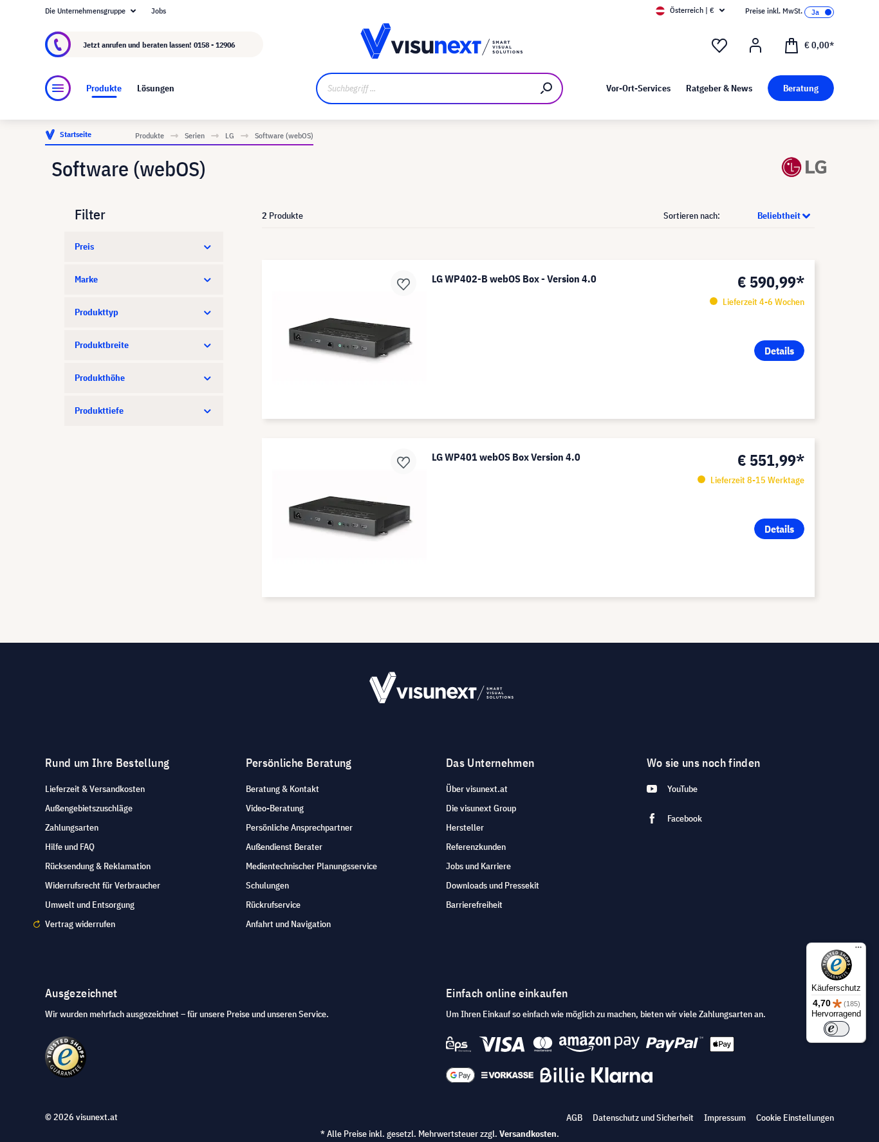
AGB (574, 1117)
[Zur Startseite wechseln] (439, 45)
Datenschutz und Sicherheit (643, 1117)
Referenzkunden (476, 846)
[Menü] (58, 88)
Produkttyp (96, 312)
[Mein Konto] (755, 45)
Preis (84, 246)
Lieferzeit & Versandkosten (95, 789)
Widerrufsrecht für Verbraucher (102, 885)
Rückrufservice (273, 904)
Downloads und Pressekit (492, 885)
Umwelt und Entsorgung (89, 904)
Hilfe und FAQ (70, 846)
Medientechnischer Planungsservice (311, 866)
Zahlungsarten (71, 827)
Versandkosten (528, 1133)
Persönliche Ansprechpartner (299, 827)
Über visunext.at (477, 789)
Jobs (158, 10)
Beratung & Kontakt (282, 789)
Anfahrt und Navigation (288, 924)
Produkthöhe (100, 377)
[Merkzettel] (719, 45)
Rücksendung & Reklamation (98, 866)
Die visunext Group (481, 808)
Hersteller (465, 827)
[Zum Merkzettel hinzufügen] (403, 283)
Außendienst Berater (284, 846)
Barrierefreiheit (474, 904)
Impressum (725, 1117)
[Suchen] (547, 88)
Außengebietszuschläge (89, 808)
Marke (86, 279)
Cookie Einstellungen (795, 1117)
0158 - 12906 (214, 45)
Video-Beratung (275, 808)
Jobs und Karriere (478, 866)
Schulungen (267, 885)
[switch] (836, 1028)
